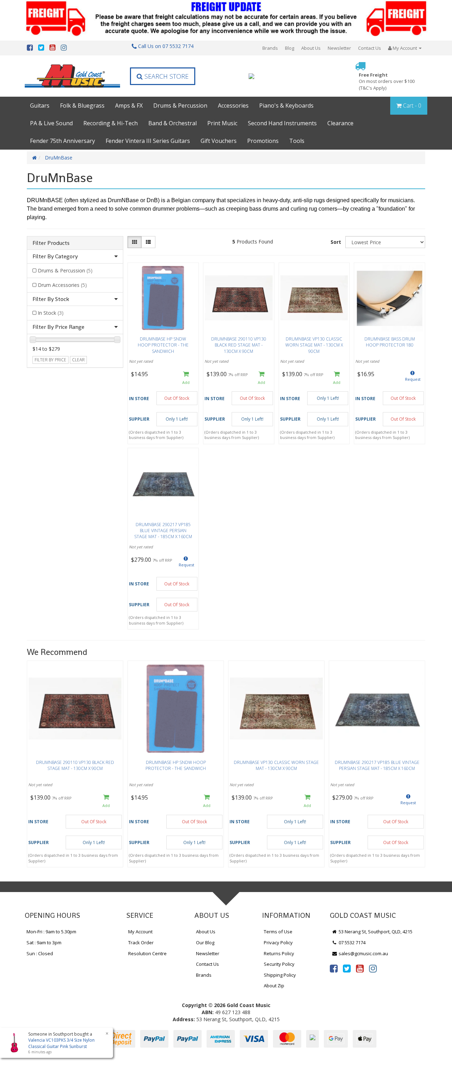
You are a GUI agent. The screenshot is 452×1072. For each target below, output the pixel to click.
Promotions (263, 141)
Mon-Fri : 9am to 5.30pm (51, 931)
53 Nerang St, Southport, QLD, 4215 (375, 931)
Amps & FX (129, 105)
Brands (270, 48)
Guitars (39, 105)
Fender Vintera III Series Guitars (148, 141)
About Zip (274, 985)
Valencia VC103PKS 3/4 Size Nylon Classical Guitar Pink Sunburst (61, 1043)
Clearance (340, 123)
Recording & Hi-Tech (110, 123)
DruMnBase (58, 157)
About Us (311, 48)
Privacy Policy (278, 942)
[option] (75, 766)
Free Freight (387, 81)
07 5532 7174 (351, 942)
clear (78, 360)
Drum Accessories (62, 285)
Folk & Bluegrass (82, 105)
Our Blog (205, 942)
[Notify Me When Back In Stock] (412, 378)
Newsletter (339, 48)
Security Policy (279, 964)
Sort (336, 242)
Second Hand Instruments (282, 123)
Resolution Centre (147, 953)
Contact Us (369, 48)
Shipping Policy (280, 975)
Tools (296, 141)
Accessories (233, 105)
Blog (289, 48)
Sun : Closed (39, 953)
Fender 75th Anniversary (62, 141)
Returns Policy (279, 953)
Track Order (141, 942)
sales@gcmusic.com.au (363, 953)
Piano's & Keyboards (286, 105)
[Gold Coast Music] (72, 76)
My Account (140, 931)
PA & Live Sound (51, 123)
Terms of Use (278, 931)
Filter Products (51, 243)
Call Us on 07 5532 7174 (165, 46)
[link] (334, 968)
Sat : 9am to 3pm (43, 942)
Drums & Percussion (180, 105)
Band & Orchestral (172, 123)
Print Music (222, 123)
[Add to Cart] (186, 378)
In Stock (51, 312)
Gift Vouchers (219, 141)
